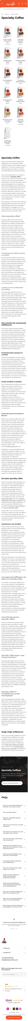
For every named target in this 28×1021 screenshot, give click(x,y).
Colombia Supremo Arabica (20, 41)
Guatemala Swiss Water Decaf (7, 142)
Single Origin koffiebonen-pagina (14, 744)
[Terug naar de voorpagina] (2, 14)
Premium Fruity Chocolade (7, 120)
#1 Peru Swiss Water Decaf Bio (7, 41)
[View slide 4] (16, 953)
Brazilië (19, 500)
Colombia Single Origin (20, 61)
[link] (12, 783)
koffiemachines (10, 446)
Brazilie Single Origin (8, 61)
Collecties (6, 14)
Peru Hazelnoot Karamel (7, 81)
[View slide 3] (14, 953)
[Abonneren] (22, 998)
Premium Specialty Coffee (20, 81)
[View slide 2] (12, 953)
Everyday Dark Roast (7, 100)
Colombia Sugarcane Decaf (20, 121)
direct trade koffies (6, 498)
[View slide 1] (11, 953)
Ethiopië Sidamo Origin (20, 100)
